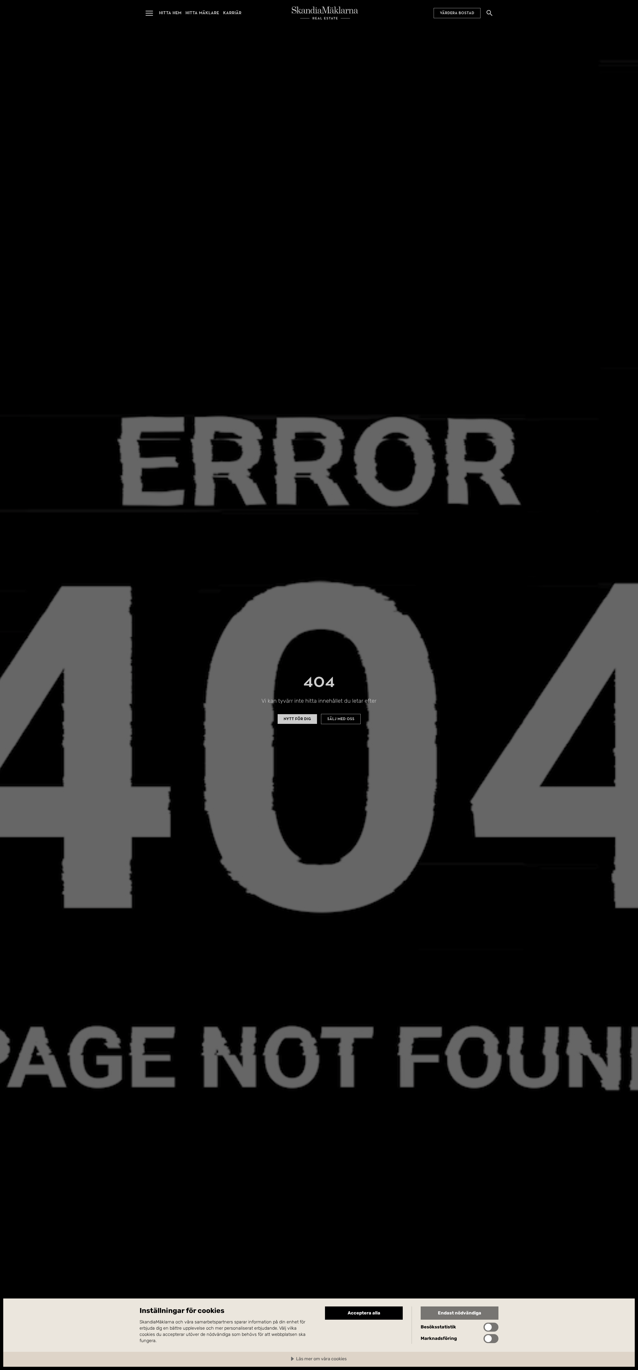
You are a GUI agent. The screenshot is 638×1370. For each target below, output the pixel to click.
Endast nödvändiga (459, 1313)
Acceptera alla (364, 1313)
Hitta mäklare (202, 12)
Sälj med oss (340, 719)
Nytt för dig (297, 719)
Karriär (232, 12)
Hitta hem (170, 12)
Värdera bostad (457, 13)
